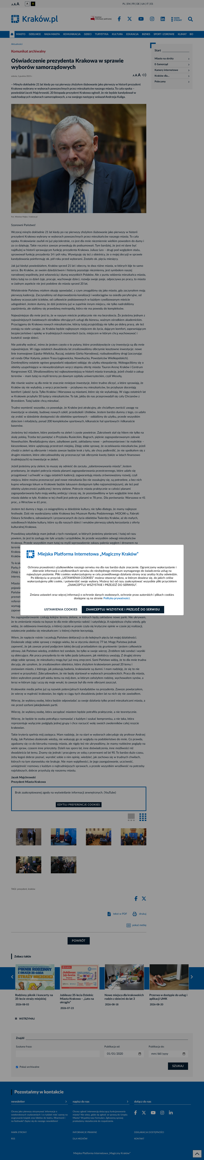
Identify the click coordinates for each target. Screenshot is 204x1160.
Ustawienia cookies (60, 609)
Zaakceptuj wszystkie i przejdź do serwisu (123, 609)
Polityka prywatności (116, 598)
